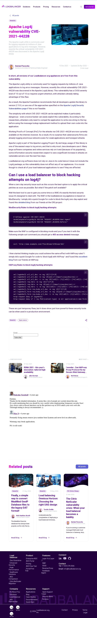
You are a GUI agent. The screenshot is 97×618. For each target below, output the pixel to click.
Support (45, 589)
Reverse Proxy (47, 568)
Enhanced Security (13, 564)
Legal (85, 613)
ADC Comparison (13, 578)
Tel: (66, 566)
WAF (44, 563)
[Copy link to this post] (86, 320)
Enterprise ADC (31, 558)
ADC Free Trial (31, 566)
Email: (70, 569)
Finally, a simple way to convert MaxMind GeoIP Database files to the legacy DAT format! (20, 503)
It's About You (15, 592)
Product (29, 555)
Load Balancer (15, 597)
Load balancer (13, 556)
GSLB (44, 566)
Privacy (75, 610)
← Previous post (15, 359)
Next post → (83, 359)
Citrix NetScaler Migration (15, 582)
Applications (30, 592)
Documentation (32, 600)
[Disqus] (48, 420)
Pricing (28, 564)
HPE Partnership (13, 601)
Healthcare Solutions (13, 573)
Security (12, 20)
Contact (62, 564)
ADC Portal (30, 561)
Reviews (45, 599)
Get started (89, 7)
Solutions (13, 594)
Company (14, 589)
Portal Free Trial (29, 570)
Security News (47, 596)
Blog (27, 594)
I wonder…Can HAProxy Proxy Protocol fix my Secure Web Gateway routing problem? (76, 371)
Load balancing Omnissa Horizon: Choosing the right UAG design (48, 500)
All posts (82, 466)
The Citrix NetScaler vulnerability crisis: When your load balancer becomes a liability (75, 508)
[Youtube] (64, 558)
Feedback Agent (45, 572)
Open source (23, 320)
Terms (84, 610)
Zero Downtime (15, 560)
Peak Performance (14, 569)
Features (46, 555)
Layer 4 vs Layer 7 (47, 560)
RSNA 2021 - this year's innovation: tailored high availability (34, 369)
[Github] (69, 558)
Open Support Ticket (47, 593)
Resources (31, 589)
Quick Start (30, 602)
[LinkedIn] (60, 558)
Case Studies (31, 597)
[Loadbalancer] (11, 6)
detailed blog (24, 202)
